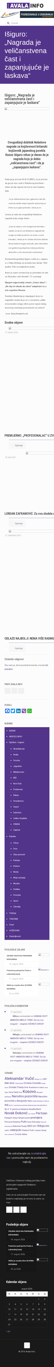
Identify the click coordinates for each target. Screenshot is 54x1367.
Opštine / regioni (16, 742)
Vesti (11, 924)
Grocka (16, 760)
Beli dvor (10, 1083)
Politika (16, 889)
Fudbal (41, 1087)
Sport (15, 901)
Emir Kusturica (31, 1087)
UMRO (7, 1130)
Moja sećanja (19, 877)
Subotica (17, 812)
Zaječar (16, 830)
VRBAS (16, 824)
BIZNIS (12, 731)
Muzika (16, 883)
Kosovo (29, 1091)
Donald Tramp (16, 1087)
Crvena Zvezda (32, 1083)
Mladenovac (18, 772)
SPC (35, 1126)
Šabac (16, 795)
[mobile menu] (50, 5)
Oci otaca (31, 1114)
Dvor (15, 848)
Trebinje (12, 913)
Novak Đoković (16, 1113)
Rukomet (16, 1126)
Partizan (41, 1113)
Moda (15, 872)
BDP (45, 1079)
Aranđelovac (19, 749)
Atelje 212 (39, 1079)
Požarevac (18, 789)
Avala (15, 754)
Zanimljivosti (15, 936)
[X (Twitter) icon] (27, 1357)
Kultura (16, 866)
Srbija (41, 1126)
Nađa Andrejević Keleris (41, 1101)
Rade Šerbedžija (33, 1122)
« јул (8, 1331)
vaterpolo (15, 1130)
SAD (29, 1126)
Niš (6, 1105)
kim (20, 1092)
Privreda (17, 895)
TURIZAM (13, 919)
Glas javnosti (19, 854)
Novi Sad (17, 783)
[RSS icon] (30, 1357)
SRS (47, 1126)
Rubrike (12, 836)
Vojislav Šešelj (40, 1130)
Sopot (16, 807)
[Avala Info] (26, 5)
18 (15, 1314)
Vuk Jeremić (9, 1134)
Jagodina (17, 766)
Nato (30, 1101)
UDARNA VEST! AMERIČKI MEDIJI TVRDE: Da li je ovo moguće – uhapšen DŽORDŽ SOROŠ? (29, 1020)
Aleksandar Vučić (19, 1078)
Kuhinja (16, 860)
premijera (36, 1117)
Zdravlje (16, 906)
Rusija (24, 1126)
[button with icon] (8, 691)
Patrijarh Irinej (11, 1118)
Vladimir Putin (28, 1130)
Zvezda (18, 1134)
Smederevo (18, 801)
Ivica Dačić (14, 1092)
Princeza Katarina (12, 1122)
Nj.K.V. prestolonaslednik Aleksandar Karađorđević (28, 1105)
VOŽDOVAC (14, 930)
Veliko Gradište (20, 818)
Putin (24, 1121)
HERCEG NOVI (15, 736)
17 (9, 1314)
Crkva (15, 843)
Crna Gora (19, 1083)
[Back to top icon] (27, 1345)
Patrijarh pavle (23, 1118)
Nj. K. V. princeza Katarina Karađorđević (23, 1109)
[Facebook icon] (24, 1357)
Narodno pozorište (25, 1096)
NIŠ (14, 778)
